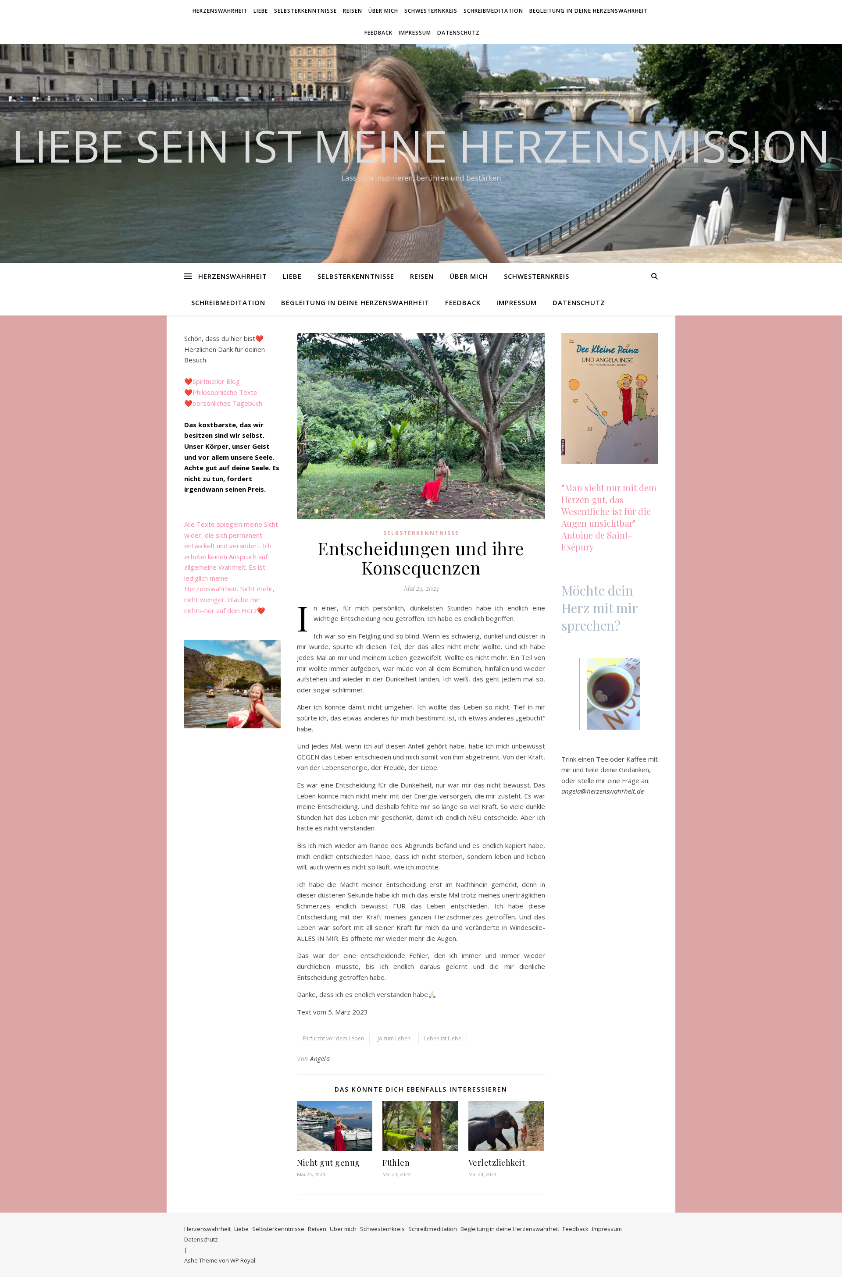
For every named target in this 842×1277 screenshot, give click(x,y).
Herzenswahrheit (220, 10)
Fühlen (396, 1162)
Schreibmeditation (493, 10)
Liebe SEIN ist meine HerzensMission (421, 145)
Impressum (415, 32)
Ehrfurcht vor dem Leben (333, 1038)
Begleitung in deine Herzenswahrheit (588, 10)
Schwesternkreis (430, 10)
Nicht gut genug (328, 1162)
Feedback (378, 32)
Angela (320, 1058)
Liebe (260, 10)
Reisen (352, 10)
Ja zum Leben (394, 1038)
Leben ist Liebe (442, 1038)
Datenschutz (458, 32)
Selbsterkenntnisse (305, 10)
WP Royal (242, 1260)
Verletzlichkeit (496, 1162)
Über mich (383, 10)
